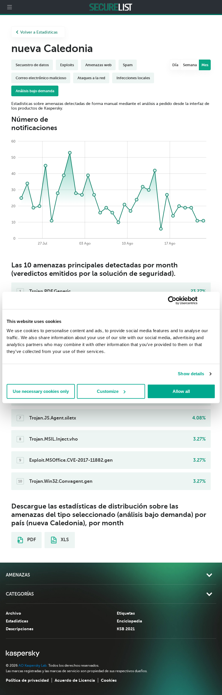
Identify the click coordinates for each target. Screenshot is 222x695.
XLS (64, 539)
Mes (204, 65)
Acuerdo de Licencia (75, 680)
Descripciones (19, 628)
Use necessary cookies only (41, 391)
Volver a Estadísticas (39, 32)
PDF (31, 539)
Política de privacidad (27, 680)
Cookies (108, 680)
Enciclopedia (129, 621)
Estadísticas (17, 621)
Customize (108, 391)
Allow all (181, 391)
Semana (190, 65)
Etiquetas (126, 613)
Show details (191, 373)
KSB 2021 (126, 628)
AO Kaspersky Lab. (32, 665)
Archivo (13, 613)
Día (175, 65)
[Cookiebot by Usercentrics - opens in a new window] (172, 300)
